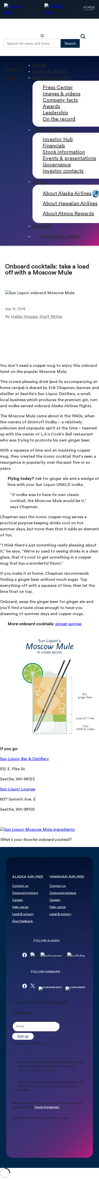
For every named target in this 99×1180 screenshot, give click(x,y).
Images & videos (61, 94)
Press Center (58, 87)
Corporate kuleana (63, 893)
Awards (51, 106)
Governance (57, 165)
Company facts (60, 100)
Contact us (20, 886)
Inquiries (42, 226)
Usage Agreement (47, 1107)
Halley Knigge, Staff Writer (36, 317)
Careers (17, 900)
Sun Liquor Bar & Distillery (24, 759)
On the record (59, 119)
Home (39, 65)
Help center (20, 907)
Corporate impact (25, 893)
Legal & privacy (23, 914)
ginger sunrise (68, 624)
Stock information (64, 152)
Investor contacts (63, 171)
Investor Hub (58, 139)
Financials (54, 146)
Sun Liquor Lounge (17, 789)
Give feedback (22, 921)
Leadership (55, 113)
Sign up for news (60, 236)
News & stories (50, 71)
